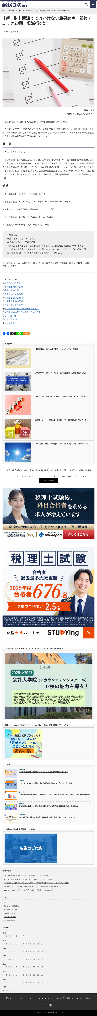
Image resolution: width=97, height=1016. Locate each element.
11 (38, 943)
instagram (50, 1005)
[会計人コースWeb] (14, 6)
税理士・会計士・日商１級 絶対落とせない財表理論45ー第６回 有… (61, 420)
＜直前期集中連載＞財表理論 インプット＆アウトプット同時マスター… (62, 444)
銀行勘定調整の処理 (14, 287)
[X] (13, 333)
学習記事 (15, 32)
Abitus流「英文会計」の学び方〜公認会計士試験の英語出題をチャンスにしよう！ (47, 817)
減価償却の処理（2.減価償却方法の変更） (24, 312)
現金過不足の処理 (12, 283)
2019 (4, 987)
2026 (4, 933)
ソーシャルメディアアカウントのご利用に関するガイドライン (60, 998)
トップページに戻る (48, 481)
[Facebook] (6, 333)
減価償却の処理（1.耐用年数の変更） (22, 309)
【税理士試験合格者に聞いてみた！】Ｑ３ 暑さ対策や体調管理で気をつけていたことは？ (27, 471)
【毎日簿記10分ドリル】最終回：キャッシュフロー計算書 (56, 349)
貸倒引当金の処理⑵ (14, 301)
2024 (4, 948)
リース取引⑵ (11, 319)
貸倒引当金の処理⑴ (14, 298)
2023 (4, 956)
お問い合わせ (9, 998)
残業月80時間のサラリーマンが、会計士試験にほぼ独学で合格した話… (61, 373)
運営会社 (89, 998)
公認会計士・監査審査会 (11, 906)
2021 (4, 971)
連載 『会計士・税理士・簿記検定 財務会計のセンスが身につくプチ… (61, 396)
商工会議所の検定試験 (11, 909)
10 (34, 943)
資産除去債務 (11, 323)
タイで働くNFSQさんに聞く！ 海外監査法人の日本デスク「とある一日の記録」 (46, 783)
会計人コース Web (47, 1012)
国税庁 (6, 902)
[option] (48, 513)
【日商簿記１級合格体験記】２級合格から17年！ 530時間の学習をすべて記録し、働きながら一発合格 (54, 794)
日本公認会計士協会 (10, 917)
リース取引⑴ (10, 316)
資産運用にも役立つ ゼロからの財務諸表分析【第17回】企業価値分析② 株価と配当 (48, 806)
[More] (26, 333)
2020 (4, 979)
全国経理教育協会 (9, 920)
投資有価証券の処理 (14, 305)
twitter (47, 1005)
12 (42, 943)
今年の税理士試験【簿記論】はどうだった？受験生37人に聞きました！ (43, 772)
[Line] (19, 333)
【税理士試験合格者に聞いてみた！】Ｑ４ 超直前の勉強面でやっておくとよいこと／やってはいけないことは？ (70, 471)
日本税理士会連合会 (10, 913)
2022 (4, 964)
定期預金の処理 (12, 290)
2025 (4, 940)
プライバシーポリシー (26, 998)
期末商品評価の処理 (14, 294)
